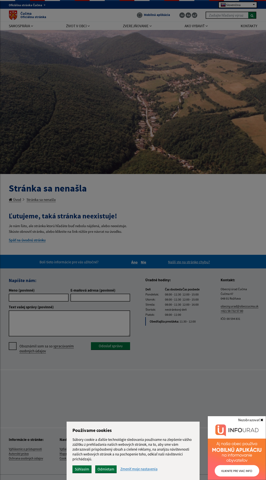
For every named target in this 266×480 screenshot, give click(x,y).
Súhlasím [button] (82, 469)
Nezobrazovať (249, 420)
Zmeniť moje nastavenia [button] (139, 469)
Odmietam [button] (106, 469)
